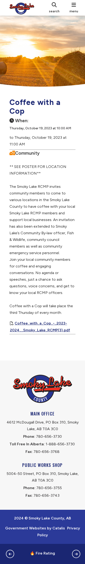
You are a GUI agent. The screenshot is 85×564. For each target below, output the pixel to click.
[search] (54, 8)
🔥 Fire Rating (42, 553)
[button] (10, 554)
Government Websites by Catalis (35, 528)
